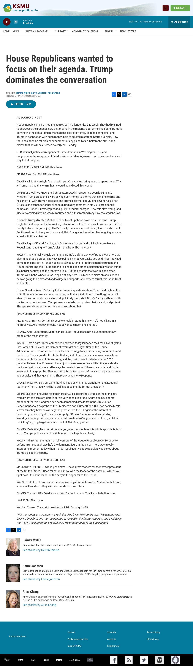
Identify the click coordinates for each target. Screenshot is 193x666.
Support (60, 31)
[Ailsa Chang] (13, 599)
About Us (111, 639)
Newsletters (128, 31)
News (16, 31)
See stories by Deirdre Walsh (41, 550)
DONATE (181, 7)
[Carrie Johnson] (13, 573)
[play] (6, 22)
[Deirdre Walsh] (13, 547)
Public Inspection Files (78, 639)
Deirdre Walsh (23, 92)
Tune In (109, 31)
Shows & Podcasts (37, 31)
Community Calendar (85, 31)
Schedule (111, 632)
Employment (113, 646)
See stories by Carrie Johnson (41, 579)
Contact (71, 632)
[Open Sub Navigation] (21, 31)
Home (6, 31)
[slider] (20, 21)
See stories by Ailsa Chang (39, 605)
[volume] (15, 22)
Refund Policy (153, 632)
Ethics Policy (153, 639)
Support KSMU (74, 646)
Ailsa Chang (54, 92)
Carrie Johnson (38, 92)
